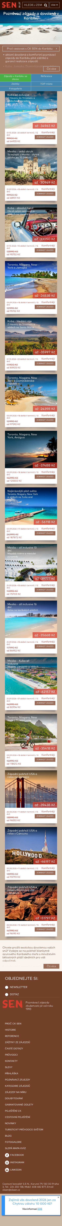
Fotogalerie (15, 89)
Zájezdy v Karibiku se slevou (15, 77)
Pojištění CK (13, 1111)
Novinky (10, 1123)
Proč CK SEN (13, 1024)
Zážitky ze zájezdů (17, 1042)
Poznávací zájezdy (17, 1080)
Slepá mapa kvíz (15, 1148)
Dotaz (14, 994)
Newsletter (18, 987)
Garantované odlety (19, 1105)
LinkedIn (15, 1170)
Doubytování (14, 1098)
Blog (8, 1136)
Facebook (17, 1155)
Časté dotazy (14, 1049)
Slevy (8, 1067)
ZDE (40, 1209)
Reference (12, 1036)
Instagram (17, 1162)
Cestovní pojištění (17, 1117)
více (53, 5)
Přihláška (11, 1073)
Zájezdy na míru (15, 1092)
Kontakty (11, 1061)
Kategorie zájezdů (17, 1086)
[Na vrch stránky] (56, 1222)
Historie (10, 1030)
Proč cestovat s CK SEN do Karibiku (30, 48)
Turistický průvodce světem (24, 1130)
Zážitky (15, 84)
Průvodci (11, 1055)
